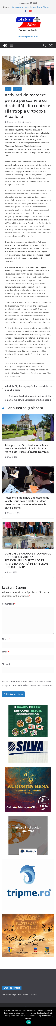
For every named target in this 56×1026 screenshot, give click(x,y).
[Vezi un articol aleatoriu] (51, 45)
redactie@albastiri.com (27, 994)
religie (8, 89)
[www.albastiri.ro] (5, 45)
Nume (6, 639)
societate (17, 89)
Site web (6, 664)
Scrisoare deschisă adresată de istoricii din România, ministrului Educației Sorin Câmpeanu (27, 398)
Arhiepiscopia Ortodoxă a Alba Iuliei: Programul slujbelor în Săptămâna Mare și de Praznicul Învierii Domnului (27, 448)
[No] (52, 1016)
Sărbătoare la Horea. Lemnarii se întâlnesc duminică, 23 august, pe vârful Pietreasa (30, 8)
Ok (28, 1022)
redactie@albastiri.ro (28, 36)
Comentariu (8, 603)
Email (5, 651)
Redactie (27, 122)
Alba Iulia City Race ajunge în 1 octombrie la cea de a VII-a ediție (28, 388)
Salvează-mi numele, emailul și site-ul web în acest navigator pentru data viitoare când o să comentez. (27, 683)
